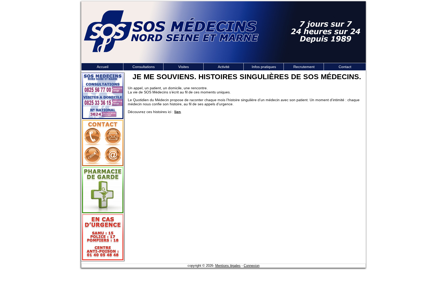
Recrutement (304, 67)
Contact (345, 67)
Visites (183, 67)
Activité (223, 67)
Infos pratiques (264, 67)
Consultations (143, 67)
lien (177, 112)
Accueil (102, 67)
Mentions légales (228, 266)
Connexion (251, 266)
